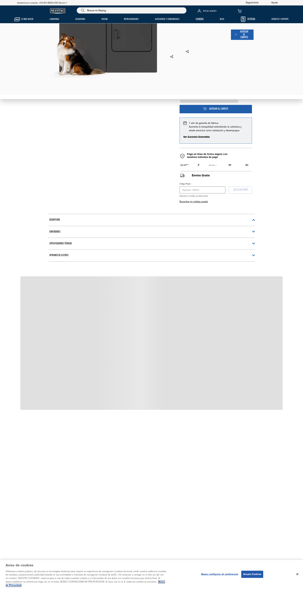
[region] (151, 574)
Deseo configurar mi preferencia (219, 574)
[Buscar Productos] (82, 10)
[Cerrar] (297, 574)
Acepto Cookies (252, 574)
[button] (172, 57)
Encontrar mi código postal (194, 201)
